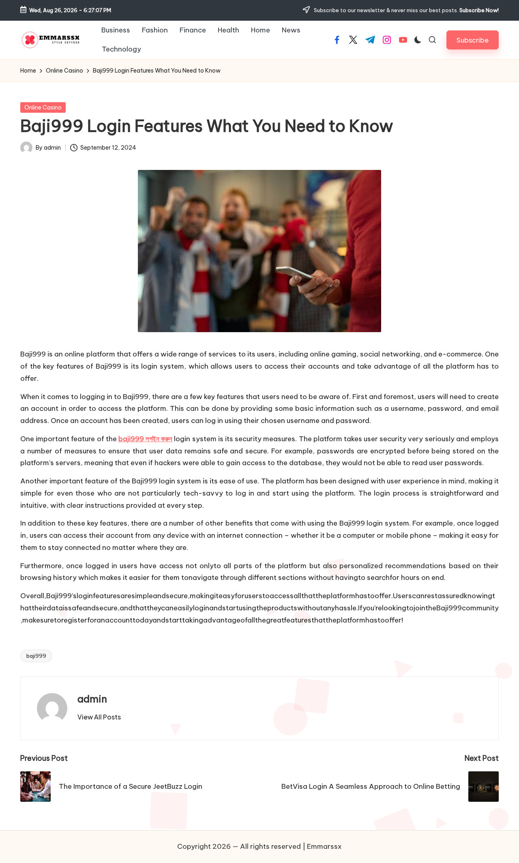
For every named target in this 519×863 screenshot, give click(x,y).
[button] (472, 39)
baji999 (36, 656)
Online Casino (43, 107)
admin (92, 699)
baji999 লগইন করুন (145, 438)
